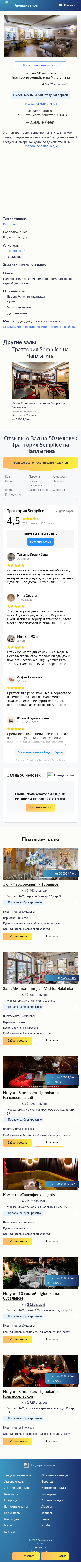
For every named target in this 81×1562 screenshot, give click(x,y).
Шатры (9, 1531)
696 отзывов (57, 84)
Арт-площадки (52, 1500)
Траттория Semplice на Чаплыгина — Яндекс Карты (40, 760)
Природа (10, 1500)
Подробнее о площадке (40, 146)
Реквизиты (40, 1547)
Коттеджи (11, 1519)
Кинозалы (11, 1494)
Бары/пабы (12, 1512)
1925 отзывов (38, 1103)
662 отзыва (36, 1201)
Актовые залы (14, 1481)
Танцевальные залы (18, 1475)
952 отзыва (36, 1304)
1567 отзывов (38, 994)
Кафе (8, 1525)
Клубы (46, 1525)
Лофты (46, 1506)
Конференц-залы (53, 1487)
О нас (40, 1543)
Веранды (47, 1481)
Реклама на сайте (40, 1551)
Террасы (47, 1512)
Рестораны (49, 1494)
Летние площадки (17, 1487)
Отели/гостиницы (54, 1475)
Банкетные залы (16, 1506)
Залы (45, 1519)
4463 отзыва (37, 890)
